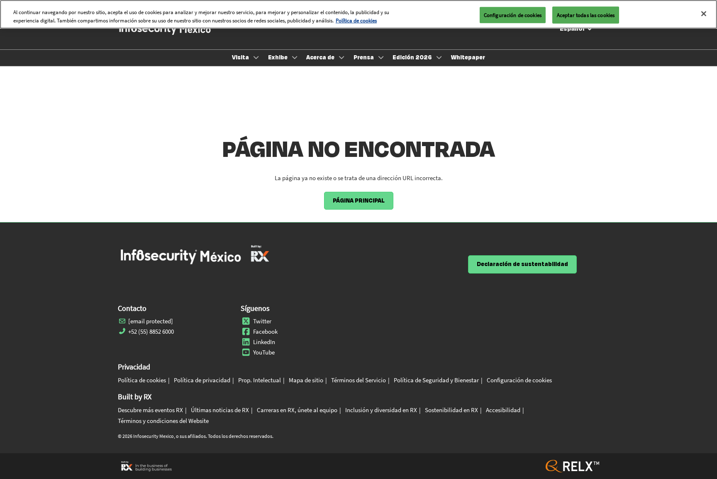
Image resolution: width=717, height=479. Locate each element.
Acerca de (321, 57)
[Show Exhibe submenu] (294, 57)
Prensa (364, 57)
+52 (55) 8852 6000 (151, 331)
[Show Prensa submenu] (381, 57)
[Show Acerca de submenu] (341, 57)
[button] (358, 201)
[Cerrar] (704, 14)
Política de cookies (356, 20)
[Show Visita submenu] (256, 57)
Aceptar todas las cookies (586, 14)
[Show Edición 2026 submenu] (439, 57)
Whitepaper (468, 57)
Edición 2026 (413, 57)
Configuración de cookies (512, 14)
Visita (241, 57)
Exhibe (278, 57)
